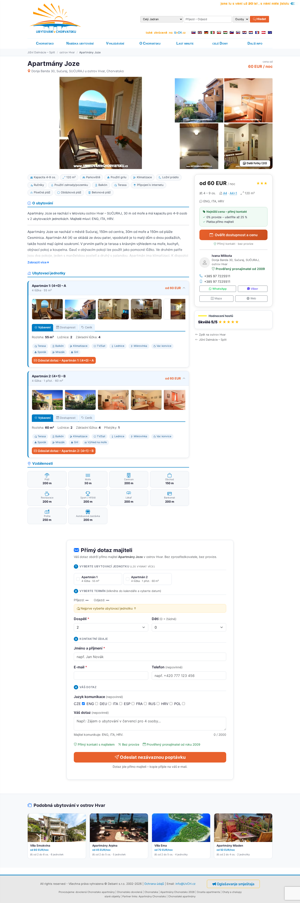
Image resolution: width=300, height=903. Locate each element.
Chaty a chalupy (232, 892)
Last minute (184, 43)
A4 (225, 193)
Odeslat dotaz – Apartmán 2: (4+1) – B (66, 451)
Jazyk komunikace (98, 696)
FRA (140, 704)
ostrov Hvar (67, 52)
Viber (254, 288)
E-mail (80, 667)
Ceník (88, 327)
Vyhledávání (115, 43)
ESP (128, 704)
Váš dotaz (91, 712)
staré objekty (112, 896)
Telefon (167, 667)
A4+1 (233, 193)
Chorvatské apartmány (181, 896)
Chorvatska (151, 892)
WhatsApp (219, 288)
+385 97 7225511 (217, 276)
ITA (116, 704)
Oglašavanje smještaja (235, 884)
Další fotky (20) (257, 163)
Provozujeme (66, 892)
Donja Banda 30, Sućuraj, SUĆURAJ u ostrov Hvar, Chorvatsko (77, 71)
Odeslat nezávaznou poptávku (153, 757)
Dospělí (81, 619)
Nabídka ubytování (80, 43)
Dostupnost (68, 327)
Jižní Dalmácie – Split (41, 52)
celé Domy (220, 43)
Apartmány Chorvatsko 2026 (177, 892)
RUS (152, 704)
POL (178, 704)
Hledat (261, 19)
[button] (233, 319)
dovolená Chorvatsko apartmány (95, 892)
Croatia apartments (208, 892)
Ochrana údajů (154, 883)
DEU (104, 704)
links (134, 896)
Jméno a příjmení (89, 648)
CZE (78, 704)
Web (253, 298)
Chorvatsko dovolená (129, 892)
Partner (126, 896)
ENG (91, 704)
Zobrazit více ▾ (38, 262)
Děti (164, 619)
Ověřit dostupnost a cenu (236, 235)
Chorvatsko (45, 43)
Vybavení (44, 327)
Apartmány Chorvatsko (152, 896)
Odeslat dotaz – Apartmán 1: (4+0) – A (66, 360)
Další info (255, 43)
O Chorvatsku (150, 43)
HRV (165, 704)
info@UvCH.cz (185, 883)
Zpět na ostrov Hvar (212, 334)
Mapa (218, 298)
